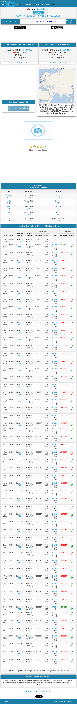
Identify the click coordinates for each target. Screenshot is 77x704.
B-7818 (54, 607)
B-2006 (54, 268)
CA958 (9, 218)
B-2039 (54, 651)
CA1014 (8, 207)
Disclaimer (63, 701)
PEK (58, 197)
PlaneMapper (28, 691)
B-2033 (54, 659)
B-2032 (54, 245)
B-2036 (54, 260)
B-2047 (54, 376)
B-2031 (54, 568)
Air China (43, 9)
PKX (58, 220)
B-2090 (54, 584)
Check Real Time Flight (18, 108)
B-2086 (54, 407)
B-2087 (54, 436)
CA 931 (39, 12)
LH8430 (8, 195)
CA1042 (8, 212)
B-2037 (54, 291)
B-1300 (54, 423)
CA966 (9, 201)
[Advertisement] (38, 35)
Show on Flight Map (11, 21)
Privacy (70, 701)
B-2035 (54, 361)
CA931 (51, 691)
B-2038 (54, 253)
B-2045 (54, 338)
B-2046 (54, 498)
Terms (56, 701)
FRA (29, 197)
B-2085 (54, 330)
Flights (37, 691)
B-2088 (54, 444)
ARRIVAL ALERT (70, 20)
